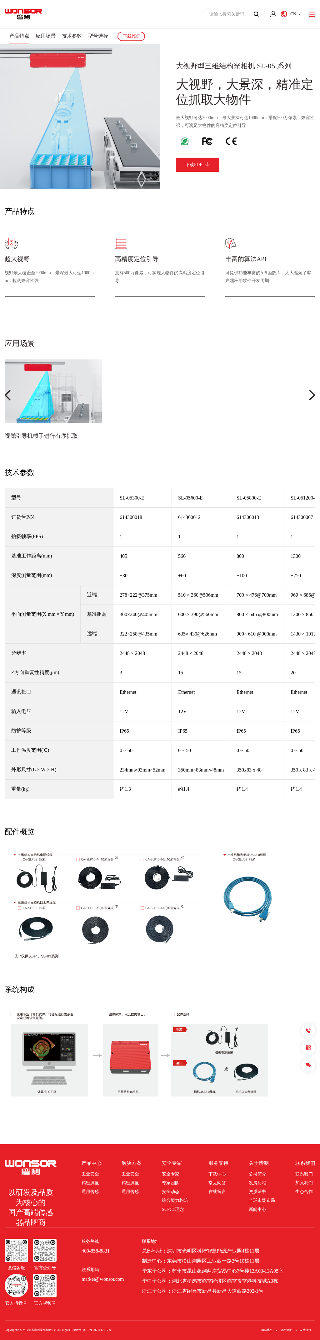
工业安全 (90, 1174)
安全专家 (172, 1163)
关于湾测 (259, 1163)
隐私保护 (286, 1330)
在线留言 (217, 1191)
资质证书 (257, 1191)
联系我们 (305, 1163)
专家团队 (170, 1182)
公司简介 (257, 1174)
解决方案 (132, 1163)
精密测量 (90, 1182)
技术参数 (72, 36)
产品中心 (92, 1163)
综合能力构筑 (175, 1200)
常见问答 (217, 1182)
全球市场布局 (262, 1200)
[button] (8, 395)
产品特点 (19, 36)
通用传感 (90, 1191)
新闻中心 (257, 1209)
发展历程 (257, 1182)
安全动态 (170, 1191)
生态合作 (304, 1191)
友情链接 (305, 1330)
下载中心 (217, 1174)
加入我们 (304, 1182)
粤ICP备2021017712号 (97, 1330)
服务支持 (218, 1163)
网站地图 (266, 1330)
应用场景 (46, 36)
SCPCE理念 (173, 1209)
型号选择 (98, 36)
